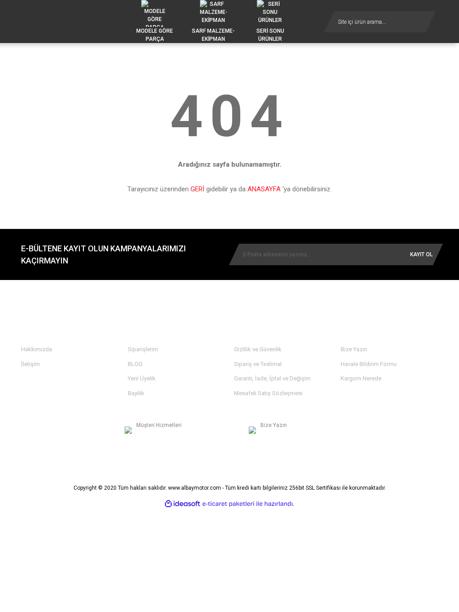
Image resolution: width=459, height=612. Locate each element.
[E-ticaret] (228, 504)
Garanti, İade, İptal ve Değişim (272, 378)
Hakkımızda (36, 349)
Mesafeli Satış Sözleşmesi (268, 393)
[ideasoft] (182, 504)
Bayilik (136, 393)
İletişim (30, 364)
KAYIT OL (421, 254)
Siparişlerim (143, 349)
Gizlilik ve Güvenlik (257, 349)
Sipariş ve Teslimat (258, 364)
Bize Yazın (354, 349)
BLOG (135, 364)
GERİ (197, 189)
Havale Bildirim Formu (369, 364)
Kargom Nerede (361, 378)
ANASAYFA (264, 189)
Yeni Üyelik (142, 378)
